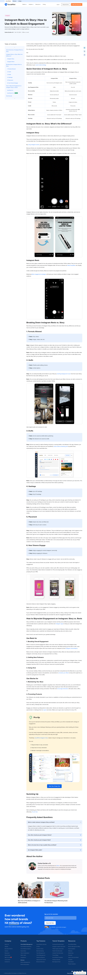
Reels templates (71, 265)
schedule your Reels (64, 673)
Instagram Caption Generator (58, 946)
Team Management (40, 953)
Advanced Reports (40, 957)
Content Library (39, 948)
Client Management (40, 955)
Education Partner (9, 948)
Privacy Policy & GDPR (71, 973)
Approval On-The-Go (41, 959)
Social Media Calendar (41, 944)
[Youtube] (82, 971)
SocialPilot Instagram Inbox (41, 738)
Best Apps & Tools (56, 961)
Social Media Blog (72, 944)
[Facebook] (72, 971)
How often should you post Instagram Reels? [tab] (39, 840)
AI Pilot (38, 946)
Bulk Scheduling (40, 951)
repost (44, 710)
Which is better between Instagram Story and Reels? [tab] (41, 822)
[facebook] (84, 55)
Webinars (70, 951)
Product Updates (72, 964)
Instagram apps (59, 624)
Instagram (7, 15)
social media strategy (41, 65)
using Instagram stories (33, 144)
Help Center (7, 955)
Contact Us (7, 961)
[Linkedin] (77, 971)
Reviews (14, 1)
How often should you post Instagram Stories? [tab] (40, 835)
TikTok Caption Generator (58, 948)
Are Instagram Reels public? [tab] (35, 850)
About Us (7, 944)
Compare (70, 959)
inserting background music (64, 374)
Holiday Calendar (56, 959)
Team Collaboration (25, 953)
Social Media (8, 1)
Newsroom (7, 953)
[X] (75, 971)
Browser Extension (40, 961)
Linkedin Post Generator (57, 953)
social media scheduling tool (61, 446)
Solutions (31, 4)
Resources (38, 4)
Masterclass (70, 953)
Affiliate (6, 946)
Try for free (34, 812)
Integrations (23, 957)
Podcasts (70, 955)
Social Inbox (23, 951)
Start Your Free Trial (76, 4)
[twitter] (84, 51)
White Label (23, 955)
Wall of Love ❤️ (8, 957)
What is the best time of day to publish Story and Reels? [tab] (42, 845)
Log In (58, 4)
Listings (19, 1)
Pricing (44, 4)
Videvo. (58, 865)
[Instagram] (80, 971)
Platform (24, 4)
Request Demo (66, 4)
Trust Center (7, 959)
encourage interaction (62, 688)
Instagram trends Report (71, 648)
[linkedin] (84, 48)
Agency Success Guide (73, 957)
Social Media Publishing (26, 946)
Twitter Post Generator (57, 951)
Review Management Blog (74, 946)
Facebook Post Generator (58, 944)
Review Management (25, 962)
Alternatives (71, 961)
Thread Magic (55, 955)
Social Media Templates (57, 957)
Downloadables (71, 948)
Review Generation (25, 964)
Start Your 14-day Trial (54, 786)
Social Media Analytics (26, 948)
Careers (6, 951)
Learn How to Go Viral (80, 973)
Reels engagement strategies (39, 274)
